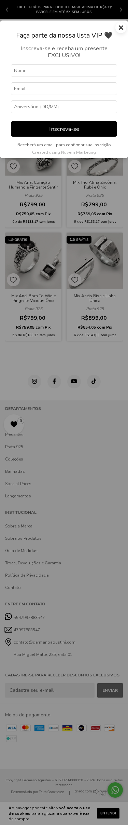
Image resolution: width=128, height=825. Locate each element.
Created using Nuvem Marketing (64, 152)
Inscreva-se (64, 129)
